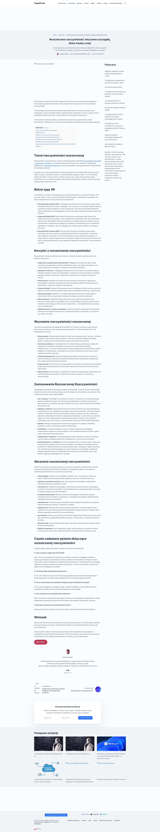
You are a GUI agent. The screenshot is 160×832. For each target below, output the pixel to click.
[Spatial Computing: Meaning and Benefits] (111, 769)
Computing (71, 3)
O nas (89, 820)
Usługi (95, 820)
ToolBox (99, 3)
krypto (106, 3)
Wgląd (92, 3)
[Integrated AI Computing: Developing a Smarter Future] (80, 769)
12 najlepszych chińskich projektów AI (78, 754)
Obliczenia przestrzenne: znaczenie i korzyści (111, 779)
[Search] (125, 3)
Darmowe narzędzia (116, 3)
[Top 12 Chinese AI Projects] (80, 743)
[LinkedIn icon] (66, 670)
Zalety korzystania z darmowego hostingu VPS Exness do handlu (113, 137)
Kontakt (84, 820)
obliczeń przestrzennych (52, 165)
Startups (79, 3)
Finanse (86, 3)
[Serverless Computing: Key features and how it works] (48, 769)
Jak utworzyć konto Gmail (113, 87)
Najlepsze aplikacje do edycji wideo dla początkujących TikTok (114, 73)
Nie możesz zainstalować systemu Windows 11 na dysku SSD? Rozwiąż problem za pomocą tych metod (111, 756)
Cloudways (37, 824)
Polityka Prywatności (74, 820)
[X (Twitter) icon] (68, 670)
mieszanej (48, 163)
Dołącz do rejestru (85, 717)
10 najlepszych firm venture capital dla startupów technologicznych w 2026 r (114, 117)
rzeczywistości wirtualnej (92, 161)
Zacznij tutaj (62, 3)
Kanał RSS (117, 820)
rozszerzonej (39, 163)
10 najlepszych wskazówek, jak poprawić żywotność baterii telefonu (115, 94)
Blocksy (47, 822)
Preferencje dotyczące (105, 820)
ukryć (46, 127)
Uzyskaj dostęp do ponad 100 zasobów (56, 815)
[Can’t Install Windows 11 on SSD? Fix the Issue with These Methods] (111, 743)
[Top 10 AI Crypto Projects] (48, 743)
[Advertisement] (80, 18)
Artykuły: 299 (67, 673)
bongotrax (93, 666)
